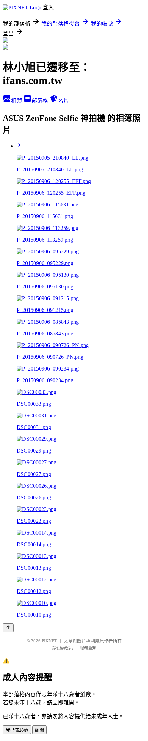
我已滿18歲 (17, 730)
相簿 (17, 101)
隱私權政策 (62, 647)
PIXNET (49, 640)
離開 (39, 730)
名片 (63, 101)
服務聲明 (88, 647)
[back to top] (8, 627)
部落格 (41, 101)
